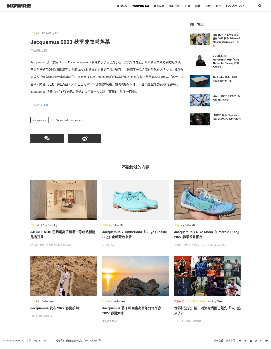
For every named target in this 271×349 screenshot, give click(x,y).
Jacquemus (39, 120)
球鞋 (197, 5)
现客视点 (159, 5)
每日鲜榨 (122, 5)
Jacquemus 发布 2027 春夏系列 (54, 308)
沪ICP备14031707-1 (39, 340)
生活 (208, 5)
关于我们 (218, 340)
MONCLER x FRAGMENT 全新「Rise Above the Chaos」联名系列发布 (226, 61)
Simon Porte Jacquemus (69, 120)
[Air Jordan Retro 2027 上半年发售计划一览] (200, 81)
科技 (218, 5)
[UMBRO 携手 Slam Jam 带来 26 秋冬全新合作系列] (200, 119)
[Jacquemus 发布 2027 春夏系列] (63, 276)
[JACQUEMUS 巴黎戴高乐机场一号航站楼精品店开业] (63, 200)
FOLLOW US (234, 5)
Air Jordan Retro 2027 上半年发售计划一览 (226, 78)
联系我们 (231, 340)
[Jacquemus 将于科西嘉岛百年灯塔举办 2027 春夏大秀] (135, 276)
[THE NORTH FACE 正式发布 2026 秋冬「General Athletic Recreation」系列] (200, 38)
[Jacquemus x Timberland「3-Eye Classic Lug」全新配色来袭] (135, 200)
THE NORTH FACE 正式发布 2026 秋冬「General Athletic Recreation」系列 (226, 40)
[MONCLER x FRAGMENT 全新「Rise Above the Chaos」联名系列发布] (200, 60)
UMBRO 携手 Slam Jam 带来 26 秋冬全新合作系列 (227, 116)
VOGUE (45, 105)
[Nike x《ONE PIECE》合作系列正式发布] (200, 100)
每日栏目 (174, 5)
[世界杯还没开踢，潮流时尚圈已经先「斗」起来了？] (207, 276)
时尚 (187, 5)
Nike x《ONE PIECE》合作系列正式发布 (226, 97)
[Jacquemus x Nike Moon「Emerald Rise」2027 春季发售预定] (207, 200)
